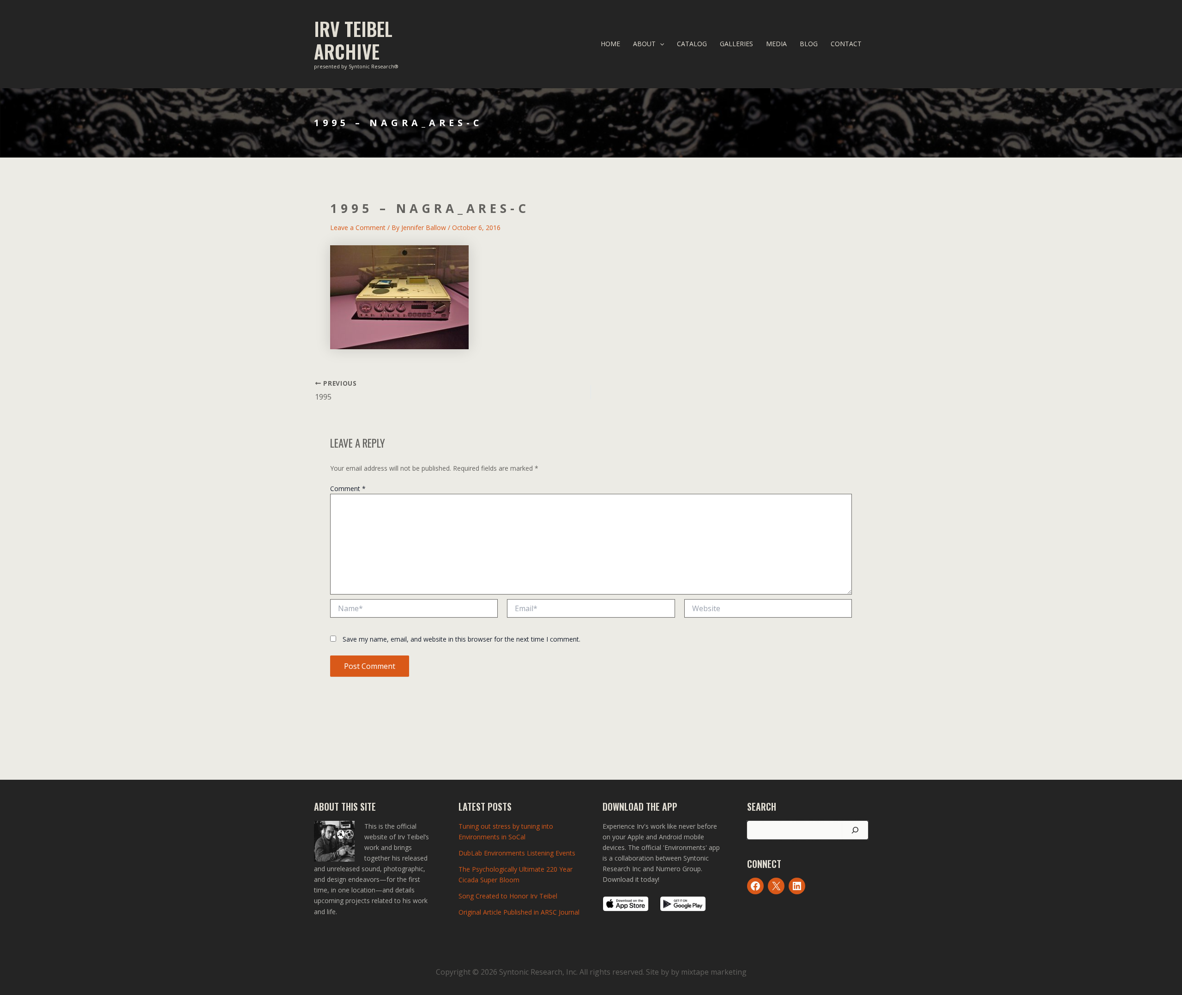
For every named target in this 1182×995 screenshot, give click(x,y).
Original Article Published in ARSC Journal (518, 912)
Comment (348, 488)
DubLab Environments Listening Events (516, 853)
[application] (660, 43)
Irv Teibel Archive (353, 40)
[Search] (855, 830)
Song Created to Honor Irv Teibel (507, 896)
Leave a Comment (358, 227)
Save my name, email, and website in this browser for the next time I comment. (461, 639)
